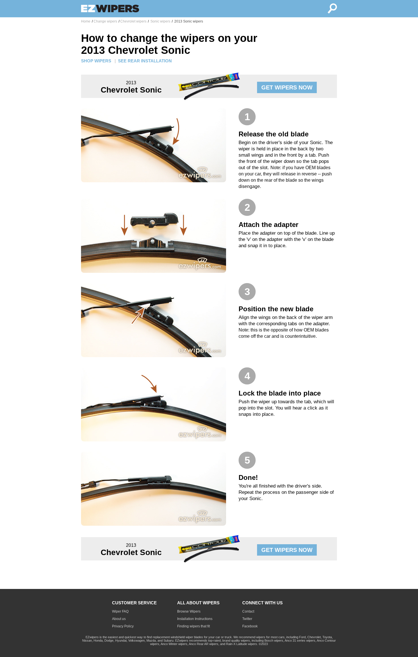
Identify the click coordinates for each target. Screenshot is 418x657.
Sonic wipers (160, 21)
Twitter (247, 619)
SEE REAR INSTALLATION (145, 60)
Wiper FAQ (120, 611)
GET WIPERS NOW (287, 87)
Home (85, 21)
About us (119, 619)
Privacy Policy (123, 626)
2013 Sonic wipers (188, 21)
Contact (248, 611)
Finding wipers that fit (193, 626)
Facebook (250, 626)
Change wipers (105, 21)
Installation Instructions (194, 619)
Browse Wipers (188, 611)
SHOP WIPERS (96, 60)
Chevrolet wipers (133, 21)
